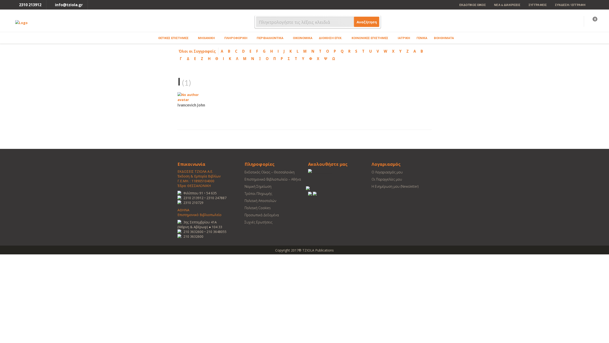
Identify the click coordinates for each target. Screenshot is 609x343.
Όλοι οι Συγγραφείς (197, 51)
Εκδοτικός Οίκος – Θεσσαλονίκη (270, 172)
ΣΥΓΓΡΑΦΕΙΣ (538, 5)
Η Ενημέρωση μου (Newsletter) (395, 186)
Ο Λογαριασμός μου (387, 172)
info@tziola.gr (69, 4)
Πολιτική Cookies (258, 208)
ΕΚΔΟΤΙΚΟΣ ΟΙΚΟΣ (472, 5)
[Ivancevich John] (191, 97)
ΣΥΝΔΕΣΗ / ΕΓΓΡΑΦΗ (570, 5)
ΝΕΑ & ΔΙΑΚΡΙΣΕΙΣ (507, 5)
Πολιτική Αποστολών (260, 200)
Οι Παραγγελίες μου (387, 179)
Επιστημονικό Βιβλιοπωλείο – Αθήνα (273, 179)
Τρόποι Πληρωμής (258, 193)
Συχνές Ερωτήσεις (258, 222)
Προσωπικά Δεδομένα (262, 215)
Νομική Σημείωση (258, 186)
